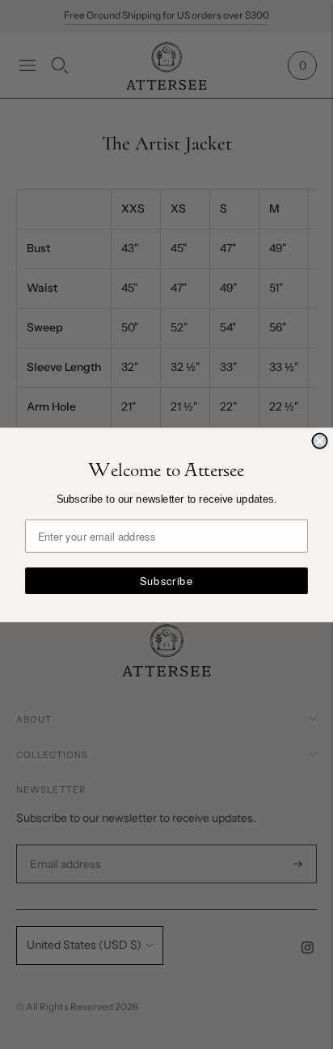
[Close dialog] (319, 440)
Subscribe (166, 580)
